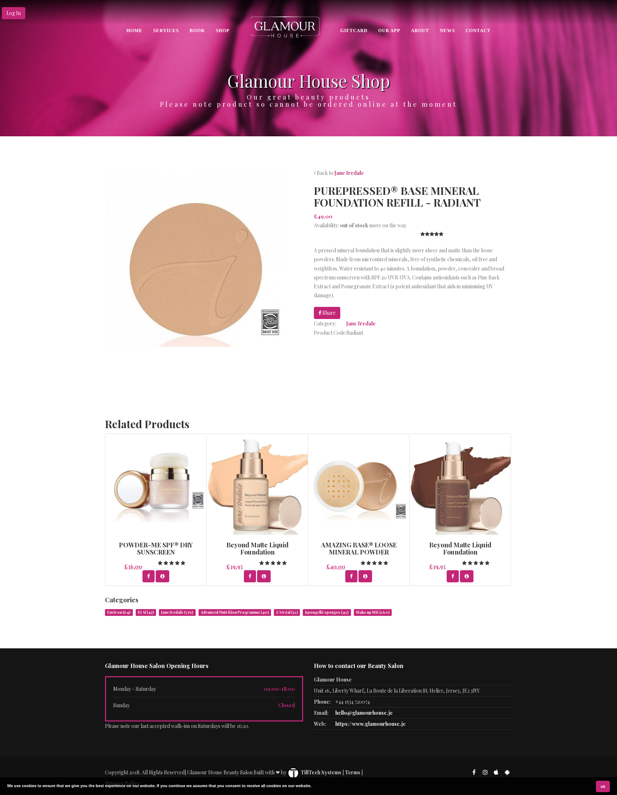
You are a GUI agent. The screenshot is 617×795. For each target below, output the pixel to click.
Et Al (146, 612)
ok (603, 786)
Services (166, 30)
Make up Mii (373, 612)
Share (328, 312)
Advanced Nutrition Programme (235, 612)
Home (134, 30)
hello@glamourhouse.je (364, 712)
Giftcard (353, 30)
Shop (223, 30)
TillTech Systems (320, 772)
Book (197, 30)
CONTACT (478, 30)
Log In (13, 13)
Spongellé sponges (326, 612)
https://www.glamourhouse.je (370, 723)
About (420, 30)
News (447, 30)
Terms (352, 772)
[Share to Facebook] (148, 576)
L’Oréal (287, 612)
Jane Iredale (349, 172)
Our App (389, 30)
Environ (118, 612)
